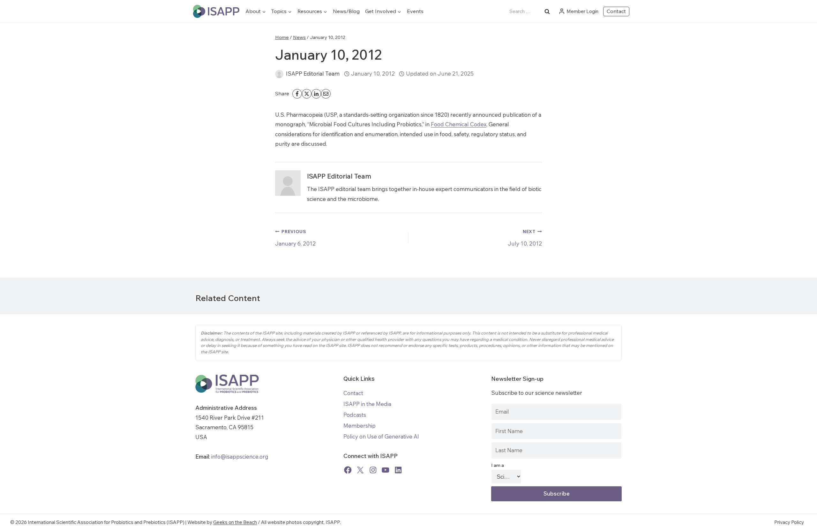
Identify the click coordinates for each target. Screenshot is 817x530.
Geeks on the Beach (235, 522)
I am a (497, 465)
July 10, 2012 (525, 238)
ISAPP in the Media (367, 404)
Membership (359, 425)
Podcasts (354, 414)
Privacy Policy (789, 522)
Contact (616, 11)
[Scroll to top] (807, 520)
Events (415, 11)
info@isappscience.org (239, 456)
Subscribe (556, 493)
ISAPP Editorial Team (313, 73)
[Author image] (279, 74)
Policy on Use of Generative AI (381, 436)
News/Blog (346, 11)
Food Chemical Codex (458, 124)
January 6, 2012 (295, 238)
